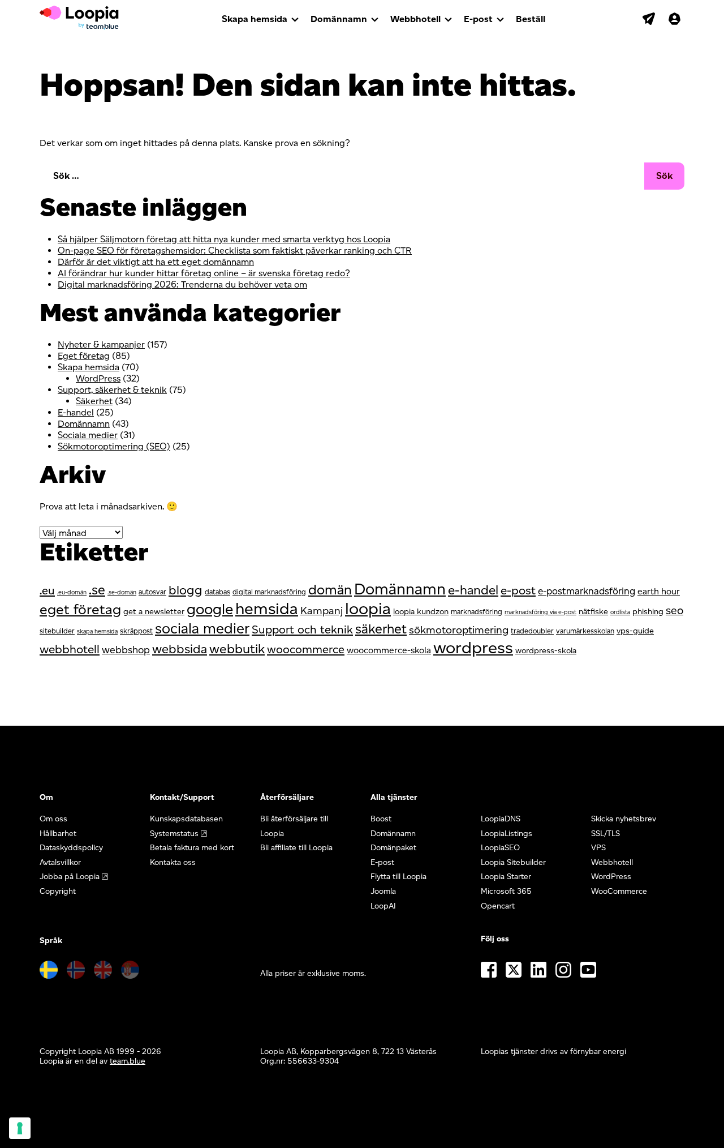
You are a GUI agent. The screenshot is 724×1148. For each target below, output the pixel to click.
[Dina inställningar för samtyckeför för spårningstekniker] (20, 1128)
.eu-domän (72, 592)
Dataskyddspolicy (71, 848)
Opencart (498, 906)
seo (674, 610)
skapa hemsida (97, 631)
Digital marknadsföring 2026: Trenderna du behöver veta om (182, 284)
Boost (380, 819)
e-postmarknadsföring (586, 591)
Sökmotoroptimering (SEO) (114, 446)
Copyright (58, 891)
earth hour (658, 591)
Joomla (383, 891)
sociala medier (202, 628)
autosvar (152, 592)
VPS (598, 848)
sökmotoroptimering (458, 629)
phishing (647, 611)
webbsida (179, 649)
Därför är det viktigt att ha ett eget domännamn (156, 261)
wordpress (473, 647)
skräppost (136, 631)
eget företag (80, 609)
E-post (478, 19)
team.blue (127, 1061)
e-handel (473, 590)
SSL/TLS (605, 833)
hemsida (266, 608)
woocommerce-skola (389, 650)
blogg (185, 590)
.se (97, 590)
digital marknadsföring (269, 592)
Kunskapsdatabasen (186, 819)
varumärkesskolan (585, 631)
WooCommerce (619, 891)
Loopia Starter (506, 876)
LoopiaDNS (500, 819)
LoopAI (383, 906)
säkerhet (381, 629)
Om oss (53, 819)
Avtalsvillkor (60, 862)
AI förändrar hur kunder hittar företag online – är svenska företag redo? (204, 273)
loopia (368, 608)
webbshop (126, 650)
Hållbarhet (58, 833)
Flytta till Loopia (398, 876)
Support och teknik (302, 629)
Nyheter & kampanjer (101, 344)
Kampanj (321, 610)
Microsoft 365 (506, 891)
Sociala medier (88, 435)
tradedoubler (532, 631)
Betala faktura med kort (192, 848)
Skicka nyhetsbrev (623, 819)
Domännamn (339, 19)
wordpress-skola (545, 650)
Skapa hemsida (254, 19)
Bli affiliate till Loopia (296, 848)
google (210, 609)
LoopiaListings (506, 833)
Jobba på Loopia (70, 876)
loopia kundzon (421, 611)
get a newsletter (153, 611)
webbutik (237, 649)
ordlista (620, 612)
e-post (518, 590)
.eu (47, 590)
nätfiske (593, 611)
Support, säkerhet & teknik (112, 389)
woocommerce (305, 649)
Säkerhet (94, 401)
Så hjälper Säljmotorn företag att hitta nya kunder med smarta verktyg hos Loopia (224, 239)
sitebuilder (57, 631)
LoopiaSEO (500, 848)
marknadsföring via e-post (540, 612)
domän (330, 589)
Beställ (530, 19)
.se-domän (121, 592)
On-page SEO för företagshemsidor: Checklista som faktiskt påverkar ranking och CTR (235, 250)
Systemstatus (174, 833)
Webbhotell (415, 19)
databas (217, 592)
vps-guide (635, 631)
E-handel (76, 412)
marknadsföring (476, 611)
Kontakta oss (173, 862)
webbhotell (70, 649)
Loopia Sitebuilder (513, 862)
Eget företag (84, 355)
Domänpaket (393, 848)
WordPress (98, 378)
